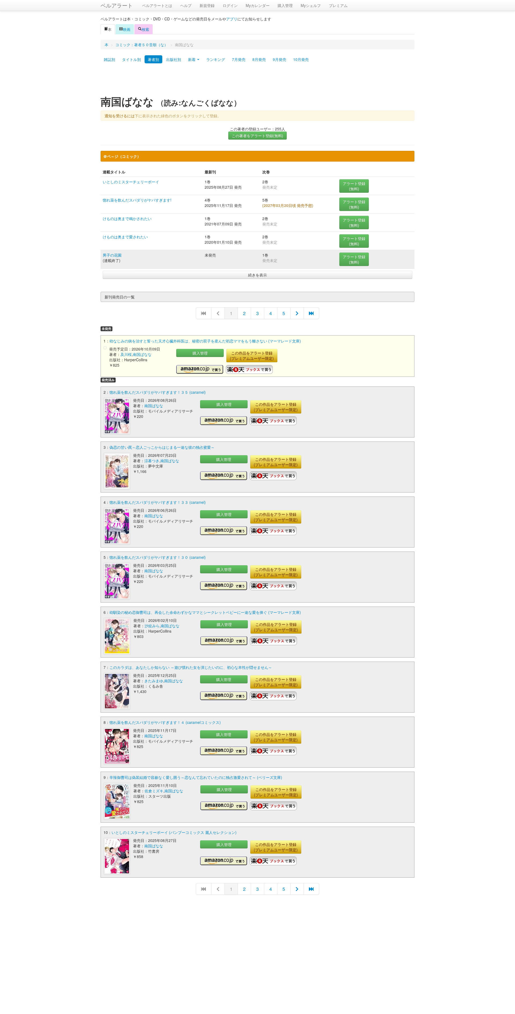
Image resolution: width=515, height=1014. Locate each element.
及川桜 (126, 354)
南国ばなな (142, 354)
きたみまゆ (153, 680)
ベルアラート (117, 5)
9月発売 (279, 59)
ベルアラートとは (157, 5)
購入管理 (285, 5)
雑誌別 (109, 59)
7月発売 (238, 59)
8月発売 (259, 59)
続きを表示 (257, 275)
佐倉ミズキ (154, 790)
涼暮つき (151, 460)
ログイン (230, 5)
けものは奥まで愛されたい (125, 236)
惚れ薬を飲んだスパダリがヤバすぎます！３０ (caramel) (157, 557)
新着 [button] (192, 59)
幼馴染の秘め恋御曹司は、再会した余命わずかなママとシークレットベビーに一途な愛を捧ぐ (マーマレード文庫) (205, 612)
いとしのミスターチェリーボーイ (131, 181)
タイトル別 (131, 59)
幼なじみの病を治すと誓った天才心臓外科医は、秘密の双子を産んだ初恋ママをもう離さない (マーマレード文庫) (205, 341)
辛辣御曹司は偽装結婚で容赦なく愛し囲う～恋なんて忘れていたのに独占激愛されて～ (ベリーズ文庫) (195, 777)
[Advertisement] (257, 81)
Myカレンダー (258, 5)
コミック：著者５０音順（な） (141, 44)
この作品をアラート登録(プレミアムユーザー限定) (252, 355)
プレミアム (338, 5)
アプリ (231, 18)
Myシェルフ (311, 5)
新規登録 (207, 5)
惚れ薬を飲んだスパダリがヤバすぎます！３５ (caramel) (157, 392)
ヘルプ (186, 5)
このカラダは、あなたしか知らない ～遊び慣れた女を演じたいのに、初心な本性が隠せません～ (190, 667)
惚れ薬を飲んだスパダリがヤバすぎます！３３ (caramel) (157, 502)
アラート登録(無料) (354, 186)
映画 (126, 29)
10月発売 (301, 59)
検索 (145, 29)
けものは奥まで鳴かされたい (127, 218)
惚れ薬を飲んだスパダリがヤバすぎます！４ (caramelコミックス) (165, 722)
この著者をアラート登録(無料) (257, 135)
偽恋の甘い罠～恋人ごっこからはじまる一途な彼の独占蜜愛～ (162, 447)
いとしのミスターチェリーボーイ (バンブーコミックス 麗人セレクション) (174, 832)
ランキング (215, 59)
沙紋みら (152, 625)
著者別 (153, 59)
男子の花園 (112, 255)
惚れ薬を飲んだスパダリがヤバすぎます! (137, 200)
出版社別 (173, 59)
